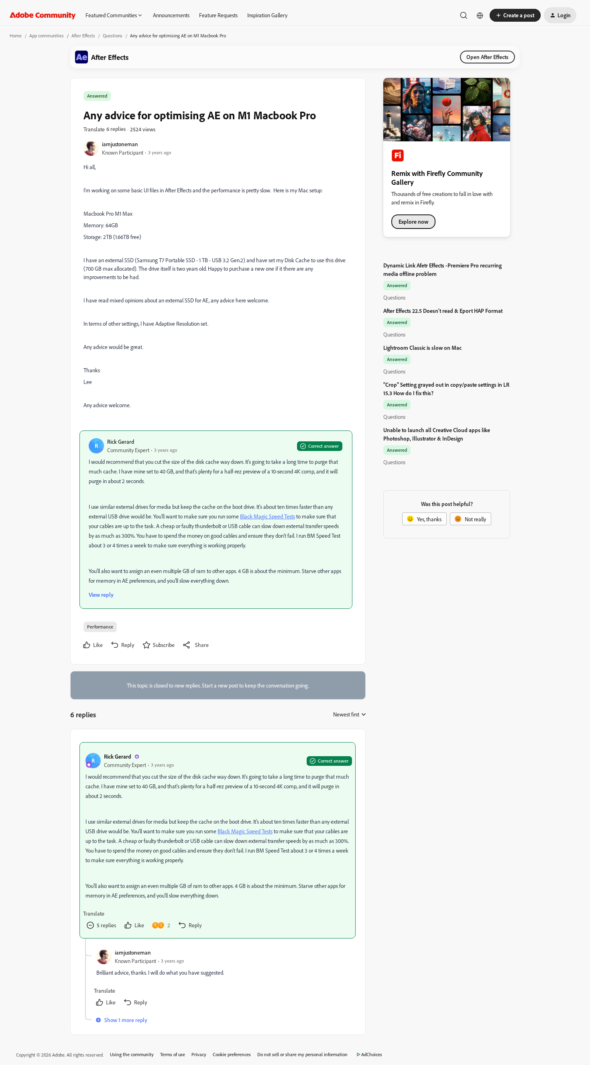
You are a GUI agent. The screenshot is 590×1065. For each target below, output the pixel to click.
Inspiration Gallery (267, 15)
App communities (46, 36)
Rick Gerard (120, 441)
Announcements (171, 15)
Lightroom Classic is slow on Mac (422, 347)
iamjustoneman (120, 144)
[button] (515, 15)
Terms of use (172, 1054)
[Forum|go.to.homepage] (43, 15)
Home (16, 36)
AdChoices (371, 1054)
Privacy (198, 1054)
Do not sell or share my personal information (302, 1054)
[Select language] (480, 15)
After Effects (83, 36)
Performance (100, 627)
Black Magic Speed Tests (267, 516)
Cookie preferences (232, 1054)
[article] (217, 840)
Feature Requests (218, 15)
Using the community (132, 1054)
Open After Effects (487, 56)
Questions (112, 36)
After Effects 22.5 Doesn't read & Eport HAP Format (443, 310)
